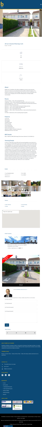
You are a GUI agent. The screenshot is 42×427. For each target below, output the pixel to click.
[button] (5, 242)
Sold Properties (5, 384)
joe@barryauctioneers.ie (24, 289)
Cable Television (8, 204)
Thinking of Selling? (6, 390)
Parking (23, 206)
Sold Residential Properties (7, 386)
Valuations (4, 394)
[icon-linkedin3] (9, 375)
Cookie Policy (24, 424)
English (6, 426)
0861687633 (18, 289)
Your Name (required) (8, 299)
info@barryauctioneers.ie (8, 368)
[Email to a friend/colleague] (25, 332)
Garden (6, 206)
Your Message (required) (9, 311)
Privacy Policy (19, 424)
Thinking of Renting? (6, 392)
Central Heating (24, 204)
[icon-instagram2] (3, 375)
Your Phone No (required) (9, 307)
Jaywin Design (29, 424)
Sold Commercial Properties (7, 388)
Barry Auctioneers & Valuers (9, 416)
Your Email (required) (8, 303)
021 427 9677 (6, 366)
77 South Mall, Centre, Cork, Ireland (9, 364)
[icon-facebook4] (6, 375)
